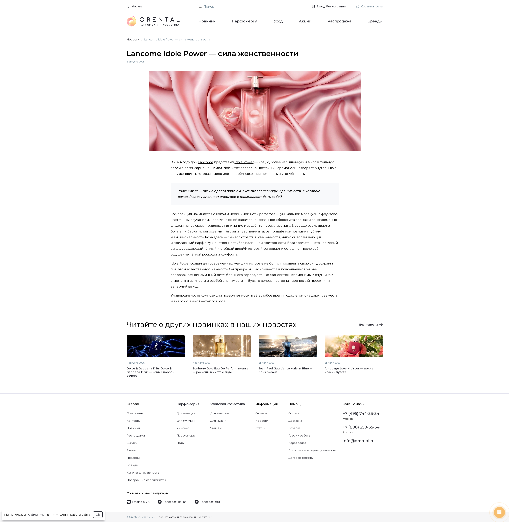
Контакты (133, 420)
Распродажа (339, 21)
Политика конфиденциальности (312, 450)
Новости (261, 420)
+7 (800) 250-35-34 (361, 427)
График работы (299, 435)
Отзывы (261, 413)
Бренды (375, 21)
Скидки (132, 443)
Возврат (294, 428)
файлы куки (37, 514)
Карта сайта (297, 443)
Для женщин (186, 413)
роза (213, 231)
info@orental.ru (359, 440)
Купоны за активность (143, 472)
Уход (278, 21)
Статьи (260, 428)
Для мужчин (186, 420)
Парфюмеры (186, 435)
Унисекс (183, 428)
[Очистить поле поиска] (305, 6)
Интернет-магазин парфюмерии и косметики (184, 516)
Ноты (180, 443)
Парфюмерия (244, 21)
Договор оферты (300, 458)
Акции (305, 21)
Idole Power (244, 162)
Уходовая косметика (227, 404)
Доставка (295, 420)
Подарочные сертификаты (146, 480)
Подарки (133, 458)
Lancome (205, 162)
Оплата (293, 413)
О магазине (135, 413)
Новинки (207, 21)
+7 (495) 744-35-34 (361, 413)
